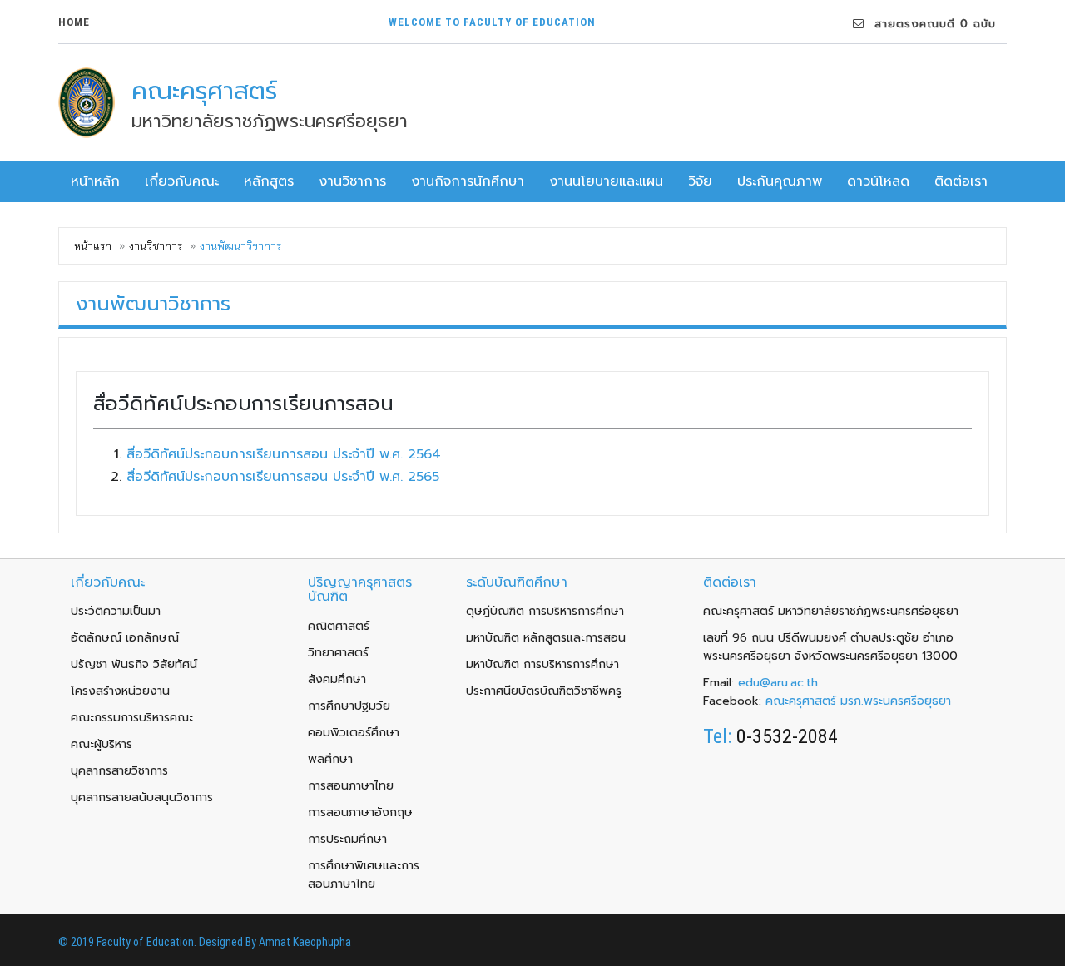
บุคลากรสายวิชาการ (119, 771)
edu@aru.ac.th (778, 682)
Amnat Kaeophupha (305, 942)
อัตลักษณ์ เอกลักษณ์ (125, 637)
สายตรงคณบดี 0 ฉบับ (930, 23)
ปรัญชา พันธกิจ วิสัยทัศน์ (134, 664)
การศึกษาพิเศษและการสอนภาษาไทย (363, 875)
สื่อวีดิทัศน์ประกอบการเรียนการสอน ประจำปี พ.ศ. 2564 (283, 454)
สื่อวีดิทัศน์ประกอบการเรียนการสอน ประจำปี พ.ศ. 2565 (282, 477)
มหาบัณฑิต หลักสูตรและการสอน (546, 637)
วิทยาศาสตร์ (338, 652)
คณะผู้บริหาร (101, 744)
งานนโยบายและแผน (606, 181)
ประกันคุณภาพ (779, 181)
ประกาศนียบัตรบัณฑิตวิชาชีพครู (544, 691)
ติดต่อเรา (961, 181)
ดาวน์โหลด (878, 181)
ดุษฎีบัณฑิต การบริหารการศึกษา (545, 611)
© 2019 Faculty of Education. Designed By (158, 942)
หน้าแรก (92, 246)
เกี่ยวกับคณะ (182, 181)
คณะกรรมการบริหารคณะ (132, 717)
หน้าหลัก (95, 181)
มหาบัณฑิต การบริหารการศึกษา (542, 664)
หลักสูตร (269, 181)
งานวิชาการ (352, 181)
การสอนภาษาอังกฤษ (360, 812)
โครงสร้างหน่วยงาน (120, 691)
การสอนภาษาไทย (351, 786)
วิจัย (700, 181)
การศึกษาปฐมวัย (349, 706)
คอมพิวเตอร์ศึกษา (353, 732)
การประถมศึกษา (347, 839)
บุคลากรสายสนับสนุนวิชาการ (142, 797)
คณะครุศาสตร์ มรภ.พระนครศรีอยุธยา (858, 701)
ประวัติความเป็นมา (116, 611)
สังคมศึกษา (337, 679)
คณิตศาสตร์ (338, 626)
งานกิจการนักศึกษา (467, 181)
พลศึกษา (330, 759)
